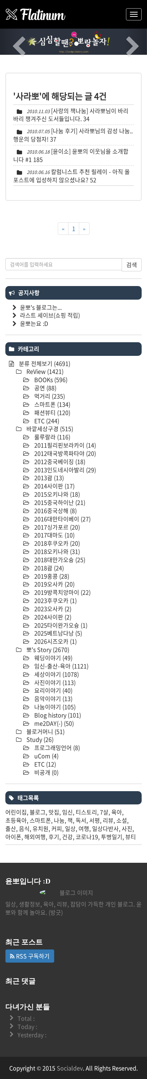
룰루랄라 (51, 436)
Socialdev (70, 1068)
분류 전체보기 (43, 363)
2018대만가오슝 (59, 559)
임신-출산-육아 (60, 666)
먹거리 (49, 396)
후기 (54, 836)
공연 (44, 387)
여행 (83, 828)
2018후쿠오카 (56, 543)
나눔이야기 (54, 706)
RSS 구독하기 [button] (32, 956)
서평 (94, 820)
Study (39, 739)
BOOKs (50, 379)
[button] (11, 42)
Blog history (57, 715)
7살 (104, 812)
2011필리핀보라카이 (64, 445)
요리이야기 (52, 690)
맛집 (54, 812)
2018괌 (48, 567)
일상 (70, 828)
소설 (121, 820)
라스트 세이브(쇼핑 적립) (50, 315)
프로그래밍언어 (56, 747)
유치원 (40, 828)
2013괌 (48, 477)
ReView (44, 371)
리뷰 (108, 820)
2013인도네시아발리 (64, 469)
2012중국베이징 (59, 461)
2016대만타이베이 (62, 518)
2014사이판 (54, 486)
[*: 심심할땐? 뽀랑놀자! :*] (35, 14)
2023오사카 (52, 608)
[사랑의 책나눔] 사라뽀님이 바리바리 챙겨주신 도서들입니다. (70, 114)
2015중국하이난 (59, 502)
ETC (46, 420)
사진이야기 (54, 682)
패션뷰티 (51, 412)
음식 (24, 828)
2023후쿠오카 (55, 600)
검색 (131, 264)
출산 (10, 828)
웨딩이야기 (52, 657)
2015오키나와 (56, 494)
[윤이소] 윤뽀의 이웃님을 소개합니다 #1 (70, 155)
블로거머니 (45, 731)
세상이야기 (56, 674)
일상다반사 (105, 828)
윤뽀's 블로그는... (41, 307)
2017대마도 (54, 535)
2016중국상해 (55, 510)
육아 (116, 812)
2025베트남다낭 (57, 633)
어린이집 (16, 812)
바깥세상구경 (49, 428)
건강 (67, 836)
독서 (81, 820)
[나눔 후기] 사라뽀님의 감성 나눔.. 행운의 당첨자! (73, 134)
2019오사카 (54, 584)
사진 (127, 828)
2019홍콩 (51, 576)
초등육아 (16, 820)
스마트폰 (51, 404)
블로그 (38, 812)
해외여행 (35, 836)
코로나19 (87, 836)
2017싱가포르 (56, 527)
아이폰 (13, 836)
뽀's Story (47, 649)
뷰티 (130, 836)
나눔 (59, 820)
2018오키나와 (56, 551)
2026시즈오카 (55, 641)
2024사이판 (52, 617)
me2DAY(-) (53, 723)
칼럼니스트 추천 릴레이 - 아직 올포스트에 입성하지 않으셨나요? (71, 175)
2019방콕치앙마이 (62, 592)
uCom (46, 755)
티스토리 (86, 812)
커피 (56, 828)
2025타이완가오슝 (60, 625)
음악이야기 (52, 698)
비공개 (46, 772)
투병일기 (111, 836)
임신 (67, 812)
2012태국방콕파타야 (64, 453)
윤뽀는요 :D (34, 323)
